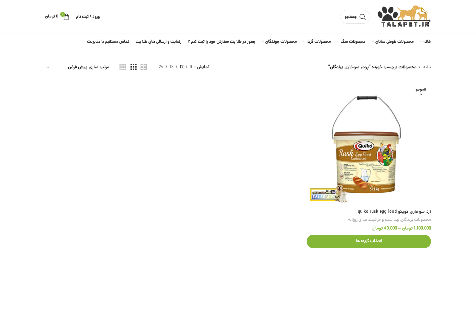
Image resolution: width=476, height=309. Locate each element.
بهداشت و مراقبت (384, 220)
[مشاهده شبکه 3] (133, 67)
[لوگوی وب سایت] (404, 17)
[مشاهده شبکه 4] (122, 67)
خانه (427, 67)
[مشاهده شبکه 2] (144, 67)
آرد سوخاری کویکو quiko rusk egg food (394, 211)
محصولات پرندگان (416, 220)
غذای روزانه (357, 220)
